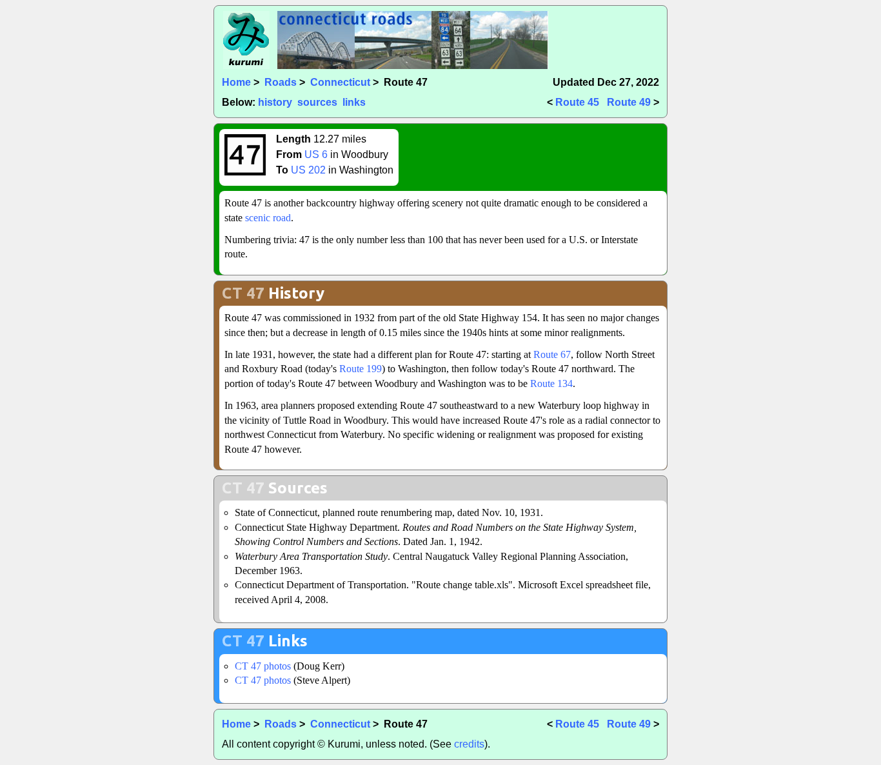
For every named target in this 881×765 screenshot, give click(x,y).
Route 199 (360, 368)
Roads (280, 82)
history (275, 102)
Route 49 (629, 102)
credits (469, 744)
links (354, 102)
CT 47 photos (263, 666)
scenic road (268, 217)
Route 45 (577, 102)
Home (236, 82)
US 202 (308, 169)
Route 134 (551, 383)
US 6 (316, 154)
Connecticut (340, 82)
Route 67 (552, 354)
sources (317, 102)
